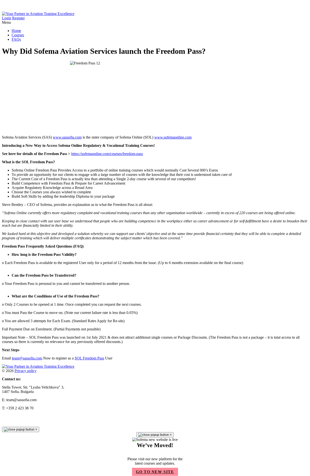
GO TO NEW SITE (155, 472)
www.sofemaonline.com (173, 137)
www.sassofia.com (67, 137)
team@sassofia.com (27, 358)
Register (18, 18)
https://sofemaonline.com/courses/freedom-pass (107, 154)
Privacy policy (26, 371)
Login (6, 18)
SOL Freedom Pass (89, 358)
